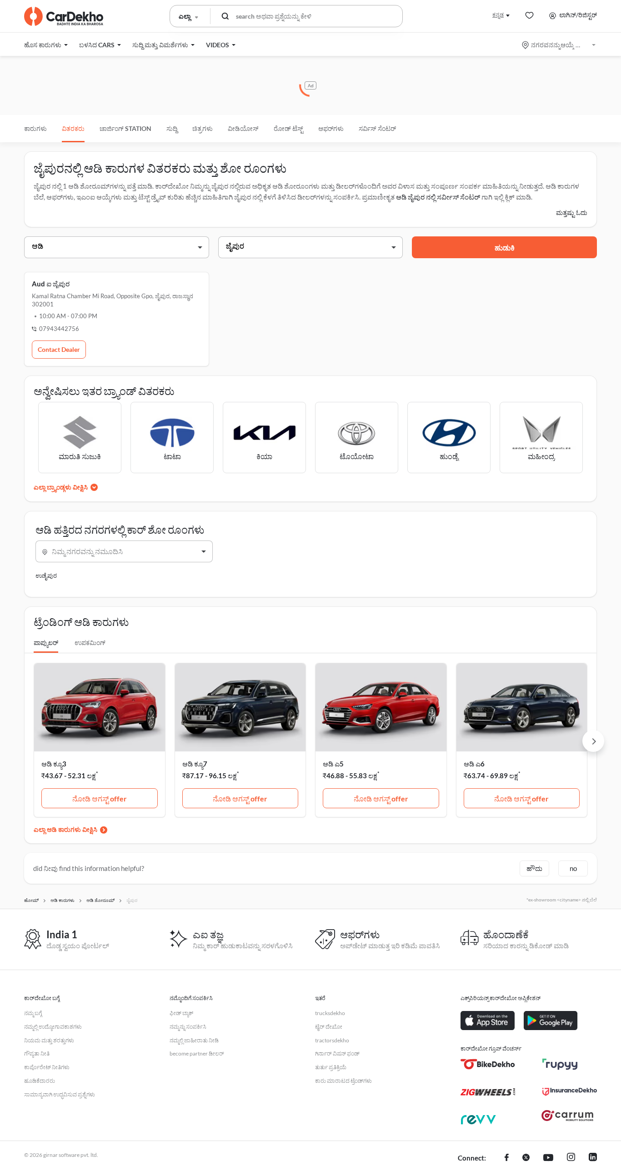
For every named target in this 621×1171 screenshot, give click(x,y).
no (573, 868)
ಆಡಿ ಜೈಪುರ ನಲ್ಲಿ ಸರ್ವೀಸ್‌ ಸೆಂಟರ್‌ (438, 197)
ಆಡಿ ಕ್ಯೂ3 (53, 764)
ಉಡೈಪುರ (46, 575)
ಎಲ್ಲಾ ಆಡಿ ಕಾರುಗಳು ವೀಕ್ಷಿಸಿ (65, 829)
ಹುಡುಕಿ (505, 247)
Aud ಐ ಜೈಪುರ (51, 284)
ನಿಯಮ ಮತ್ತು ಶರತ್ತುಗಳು (49, 1040)
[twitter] (526, 1158)
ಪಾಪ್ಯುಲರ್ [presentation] (46, 642)
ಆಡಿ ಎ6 (474, 764)
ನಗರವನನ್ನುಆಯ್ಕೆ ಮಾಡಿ (559, 45)
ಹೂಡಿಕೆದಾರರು (39, 1080)
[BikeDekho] (488, 1064)
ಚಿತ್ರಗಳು (202, 128)
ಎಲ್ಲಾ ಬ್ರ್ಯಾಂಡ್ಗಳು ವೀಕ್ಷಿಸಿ (61, 487)
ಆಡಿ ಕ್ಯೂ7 (194, 764)
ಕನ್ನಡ (498, 14)
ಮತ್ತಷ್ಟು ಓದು (571, 212)
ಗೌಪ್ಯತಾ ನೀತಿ (37, 1053)
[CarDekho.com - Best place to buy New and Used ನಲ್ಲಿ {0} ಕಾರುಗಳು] (63, 16)
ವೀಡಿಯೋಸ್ (243, 128)
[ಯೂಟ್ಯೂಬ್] (548, 1158)
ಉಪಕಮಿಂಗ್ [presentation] (90, 642)
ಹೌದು (534, 868)
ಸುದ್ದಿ (171, 128)
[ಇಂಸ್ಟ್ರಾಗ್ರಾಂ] (571, 1158)
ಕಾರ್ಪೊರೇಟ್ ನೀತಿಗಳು (47, 1067)
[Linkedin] (593, 1158)
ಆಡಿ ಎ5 (333, 764)
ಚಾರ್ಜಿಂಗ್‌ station (125, 128)
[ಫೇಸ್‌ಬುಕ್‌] (507, 1158)
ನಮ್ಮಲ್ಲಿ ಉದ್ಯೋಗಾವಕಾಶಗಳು (53, 1026)
